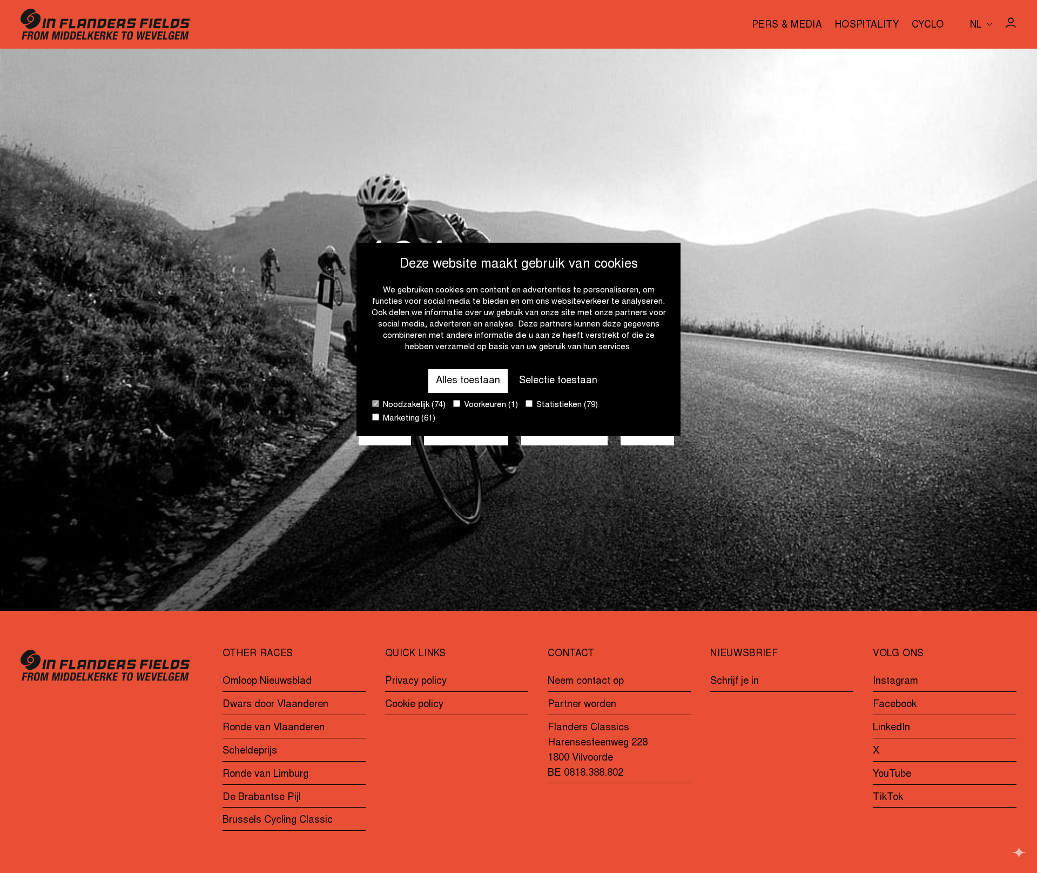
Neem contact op (586, 681)
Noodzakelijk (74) (413, 406)
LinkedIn (891, 728)
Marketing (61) (408, 419)
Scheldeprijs (250, 751)
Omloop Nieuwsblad (267, 681)
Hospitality (867, 25)
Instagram (895, 681)
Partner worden (582, 704)
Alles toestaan (468, 381)
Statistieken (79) (566, 406)
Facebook (895, 704)
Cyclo (928, 25)
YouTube (892, 774)
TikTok (888, 797)
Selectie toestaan (558, 381)
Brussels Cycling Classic (278, 820)
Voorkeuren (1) (490, 406)
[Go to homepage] (105, 24)
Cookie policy (414, 704)
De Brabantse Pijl (262, 797)
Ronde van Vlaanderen (274, 728)
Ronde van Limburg (265, 774)
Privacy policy (416, 681)
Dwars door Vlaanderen (275, 704)
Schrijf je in (734, 681)
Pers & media (787, 25)
